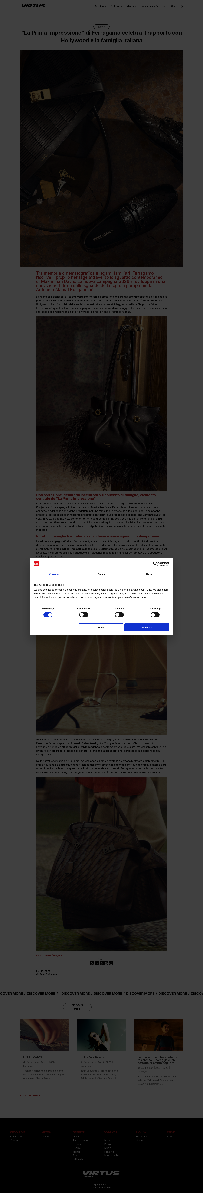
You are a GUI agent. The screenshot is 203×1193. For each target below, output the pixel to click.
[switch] (83, 614)
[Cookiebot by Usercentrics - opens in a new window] (155, 564)
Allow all (147, 627)
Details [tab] (101, 574)
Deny (101, 627)
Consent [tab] (54, 574)
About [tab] (149, 574)
